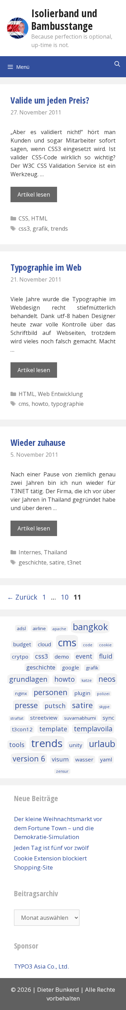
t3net (74, 562)
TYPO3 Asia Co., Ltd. (41, 966)
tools (16, 744)
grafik (40, 228)
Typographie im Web (46, 267)
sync (108, 717)
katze (87, 680)
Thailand (55, 552)
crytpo (20, 656)
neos (106, 679)
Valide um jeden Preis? (49, 100)
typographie (67, 404)
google (70, 667)
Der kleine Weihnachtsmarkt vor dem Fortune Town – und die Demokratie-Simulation (58, 828)
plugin (82, 693)
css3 (24, 228)
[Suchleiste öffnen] (117, 64)
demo (62, 656)
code (87, 644)
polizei (103, 693)
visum (60, 759)
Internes (30, 552)
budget (22, 644)
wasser (84, 759)
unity (75, 744)
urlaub (102, 744)
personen (51, 692)
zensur (62, 771)
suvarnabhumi (80, 718)
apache (59, 628)
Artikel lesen (34, 194)
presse (26, 705)
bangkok (90, 627)
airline (39, 628)
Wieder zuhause (37, 442)
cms (24, 404)
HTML (39, 218)
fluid (105, 656)
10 (65, 597)
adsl (21, 628)
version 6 (29, 758)
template (53, 729)
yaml (106, 759)
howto (39, 404)
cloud (44, 644)
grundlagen (28, 679)
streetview (43, 717)
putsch (54, 705)
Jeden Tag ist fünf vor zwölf (51, 848)
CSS (23, 218)
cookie (105, 644)
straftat (16, 718)
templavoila (93, 728)
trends (59, 228)
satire (56, 562)
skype (104, 706)
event (84, 656)
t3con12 (22, 729)
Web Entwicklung (60, 394)
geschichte (33, 562)
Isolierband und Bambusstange (64, 19)
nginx (21, 693)
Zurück (22, 597)
